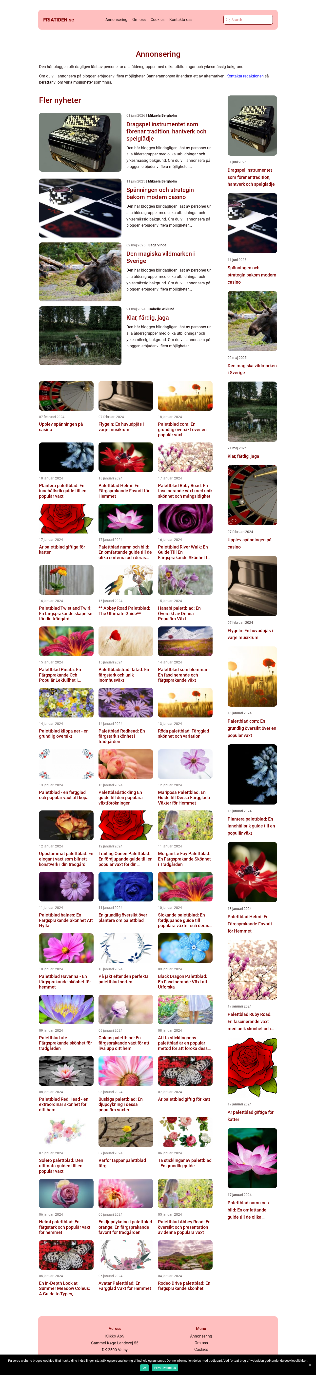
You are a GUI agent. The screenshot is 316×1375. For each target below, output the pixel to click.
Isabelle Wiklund (161, 309)
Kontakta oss (180, 19)
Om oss (139, 19)
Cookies (157, 19)
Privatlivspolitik (165, 1368)
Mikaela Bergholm (162, 115)
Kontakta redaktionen (245, 76)
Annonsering (116, 19)
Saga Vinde (157, 245)
